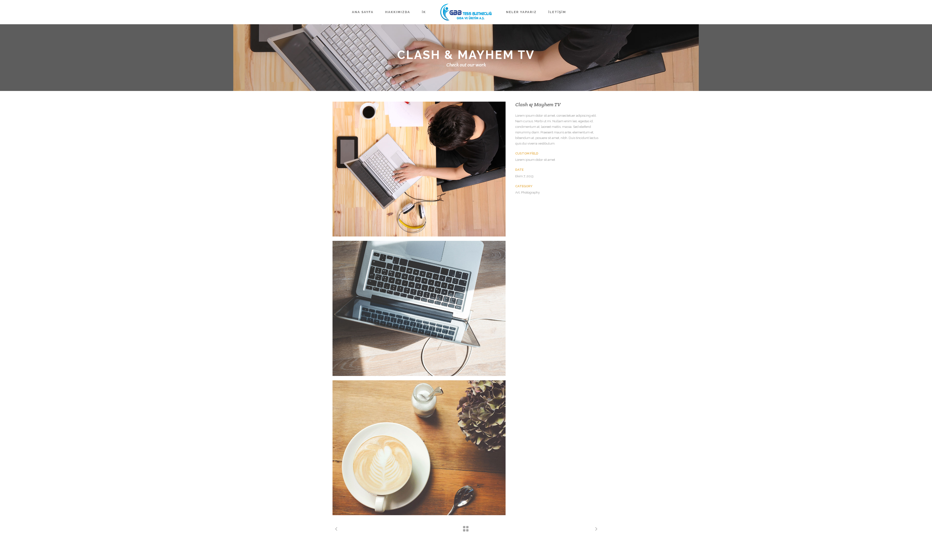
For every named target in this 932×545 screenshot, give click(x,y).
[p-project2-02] (419, 308)
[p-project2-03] (419, 447)
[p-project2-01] (419, 169)
